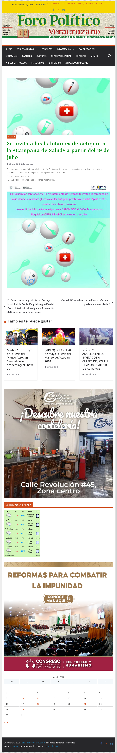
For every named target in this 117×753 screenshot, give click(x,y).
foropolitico (28, 164)
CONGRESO (47, 49)
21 (85, 704)
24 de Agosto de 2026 (76, 62)
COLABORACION (87, 49)
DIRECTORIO (55, 62)
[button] (35, 49)
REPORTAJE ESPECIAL (61, 56)
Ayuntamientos (25, 49)
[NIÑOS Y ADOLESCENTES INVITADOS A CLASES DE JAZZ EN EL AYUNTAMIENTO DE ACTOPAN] (96, 329)
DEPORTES (81, 56)
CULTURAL (41, 56)
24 (22, 709)
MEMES (94, 56)
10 (22, 698)
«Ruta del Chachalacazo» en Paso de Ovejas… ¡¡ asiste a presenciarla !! (85, 302)
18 (38, 704)
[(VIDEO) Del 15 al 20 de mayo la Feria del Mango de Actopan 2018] (58, 329)
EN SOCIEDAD (38, 62)
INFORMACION (64, 49)
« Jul (6, 722)
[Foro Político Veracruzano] (58, 14)
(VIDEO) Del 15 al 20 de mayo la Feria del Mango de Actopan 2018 (58, 355)
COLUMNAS (12, 56)
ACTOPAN (11, 137)
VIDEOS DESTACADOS (16, 62)
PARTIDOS (27, 56)
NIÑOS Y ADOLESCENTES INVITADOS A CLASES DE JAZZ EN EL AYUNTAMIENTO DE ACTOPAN (95, 359)
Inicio (9, 49)
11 (38, 698)
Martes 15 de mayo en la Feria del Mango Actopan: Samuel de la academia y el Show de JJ (20, 359)
